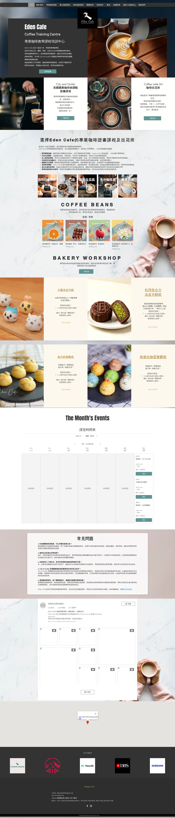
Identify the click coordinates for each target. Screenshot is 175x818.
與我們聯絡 (128, 589)
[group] (87, 235)
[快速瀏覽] (52, 230)
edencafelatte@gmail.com (65, 793)
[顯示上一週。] (74, 444)
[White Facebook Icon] (87, 806)
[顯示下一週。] (100, 444)
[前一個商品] (39, 230)
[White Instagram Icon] (91, 806)
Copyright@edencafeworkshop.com (89, 815)
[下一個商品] (136, 230)
